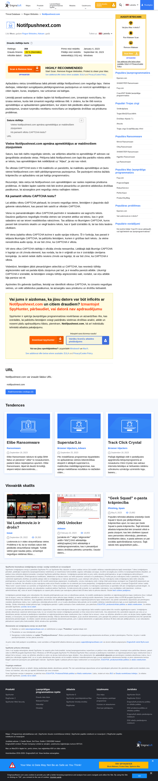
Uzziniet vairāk (55, 777)
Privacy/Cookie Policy (97, 75)
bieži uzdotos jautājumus (121, 590)
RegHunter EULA (133, 698)
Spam (122, 508)
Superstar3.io (69, 442)
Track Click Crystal (124, 442)
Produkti (40, 6)
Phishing (112, 508)
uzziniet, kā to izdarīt (28, 607)
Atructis (120, 124)
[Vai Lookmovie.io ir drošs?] (28, 506)
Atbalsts (72, 6)
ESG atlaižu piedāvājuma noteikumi (137, 721)
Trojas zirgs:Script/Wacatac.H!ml (130, 129)
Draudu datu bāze (43, 697)
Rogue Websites (31, 14)
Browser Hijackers (67, 448)
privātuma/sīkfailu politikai (115, 604)
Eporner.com (122, 78)
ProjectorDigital (123, 183)
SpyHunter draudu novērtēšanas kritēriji (54, 734)
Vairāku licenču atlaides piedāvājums (81, 340)
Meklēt (120, 5)
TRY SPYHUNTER (123, 765)
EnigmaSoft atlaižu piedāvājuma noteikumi (139, 715)
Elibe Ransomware (23, 442)
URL (9, 136)
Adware (41, 34)
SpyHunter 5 (71, 695)
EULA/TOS (101, 604)
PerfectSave (122, 193)
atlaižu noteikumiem (135, 604)
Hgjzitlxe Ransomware (126, 157)
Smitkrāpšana (122, 109)
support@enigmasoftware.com (92, 642)
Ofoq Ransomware (124, 147)
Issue (9, 533)
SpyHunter (10, 695)
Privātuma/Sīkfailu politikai (64, 673)
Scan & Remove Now (21, 69)
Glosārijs (39, 708)
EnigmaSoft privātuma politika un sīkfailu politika (138, 703)
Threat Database (13, 14)
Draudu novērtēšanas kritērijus (127, 673)
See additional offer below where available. (62, 75)
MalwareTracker (42, 701)
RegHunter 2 (11, 698)
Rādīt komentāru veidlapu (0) (20, 392)
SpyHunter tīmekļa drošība (76, 702)
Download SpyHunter (43, 340)
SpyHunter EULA (133, 695)
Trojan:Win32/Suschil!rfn (126, 114)
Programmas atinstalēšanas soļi (25, 734)
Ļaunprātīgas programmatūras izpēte (56, 5)
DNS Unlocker (69, 523)
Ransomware (14, 448)
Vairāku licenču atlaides (101, 5)
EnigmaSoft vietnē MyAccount (138, 642)
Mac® (85, 349)
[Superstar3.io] (79, 426)
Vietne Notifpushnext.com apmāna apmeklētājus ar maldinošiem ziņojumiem (42, 126)
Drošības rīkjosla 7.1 (125, 119)
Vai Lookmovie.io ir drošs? (127, 216)
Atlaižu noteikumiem (84, 673)
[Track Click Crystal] (129, 426)
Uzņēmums (86, 6)
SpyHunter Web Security (15, 702)
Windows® (75, 349)
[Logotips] (13, 5)
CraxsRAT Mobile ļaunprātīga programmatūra (128, 94)
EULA (82, 75)
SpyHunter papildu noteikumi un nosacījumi (89, 734)
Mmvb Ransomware (125, 142)
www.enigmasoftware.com (34, 629)
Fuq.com (120, 88)
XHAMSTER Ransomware (127, 83)
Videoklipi (39, 704)
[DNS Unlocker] (79, 506)
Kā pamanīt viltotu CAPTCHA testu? (28, 132)
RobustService (123, 188)
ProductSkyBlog (123, 198)
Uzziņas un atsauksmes (106, 704)
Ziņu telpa (100, 695)
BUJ (111, 673)
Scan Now (128, 53)
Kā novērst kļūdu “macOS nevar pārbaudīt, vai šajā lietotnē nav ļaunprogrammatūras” (134, 230)
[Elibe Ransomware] (28, 426)
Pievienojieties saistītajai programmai (106, 699)
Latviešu (132, 5)
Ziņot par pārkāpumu (105, 708)
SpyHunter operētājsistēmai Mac (79, 698)
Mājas (28, 6)
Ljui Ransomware (124, 162)
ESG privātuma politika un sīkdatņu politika (137, 709)
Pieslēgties (148, 5)
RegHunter (70, 705)
